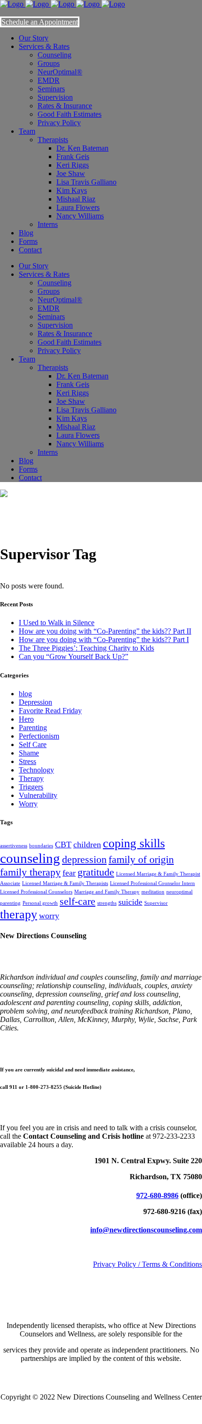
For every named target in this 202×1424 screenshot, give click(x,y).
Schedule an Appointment (39, 22)
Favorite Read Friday (50, 711)
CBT (63, 844)
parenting (10, 903)
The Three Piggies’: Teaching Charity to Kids (86, 648)
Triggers (31, 787)
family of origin (141, 859)
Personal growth (40, 903)
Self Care (33, 744)
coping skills (134, 843)
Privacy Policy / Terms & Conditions (147, 1264)
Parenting (33, 728)
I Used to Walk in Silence (56, 623)
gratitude (96, 872)
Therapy (31, 778)
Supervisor (156, 903)
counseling (30, 858)
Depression (35, 702)
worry (49, 915)
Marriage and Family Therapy (107, 891)
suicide (130, 902)
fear (69, 872)
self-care (77, 901)
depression (84, 859)
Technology (36, 770)
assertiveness (13, 845)
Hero (26, 719)
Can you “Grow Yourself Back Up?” (73, 656)
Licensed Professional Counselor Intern (152, 883)
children (87, 844)
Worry (28, 804)
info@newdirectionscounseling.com (146, 1230)
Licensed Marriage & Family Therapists (65, 883)
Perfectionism (39, 736)
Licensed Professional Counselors (36, 891)
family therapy (30, 872)
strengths (107, 903)
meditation (152, 891)
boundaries (41, 845)
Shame (29, 753)
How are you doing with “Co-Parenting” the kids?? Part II (105, 631)
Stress (27, 761)
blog (25, 694)
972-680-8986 (157, 1195)
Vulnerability (38, 795)
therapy (18, 914)
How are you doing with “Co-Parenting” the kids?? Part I (104, 640)
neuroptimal (179, 891)
